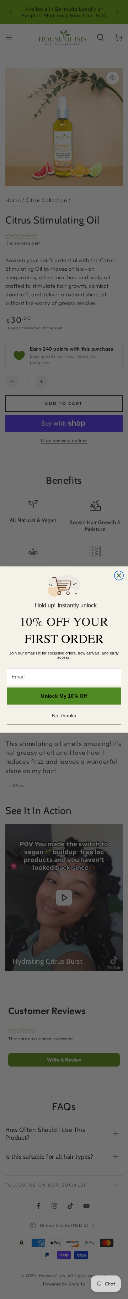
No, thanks (64, 716)
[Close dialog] (119, 575)
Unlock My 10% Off (64, 696)
